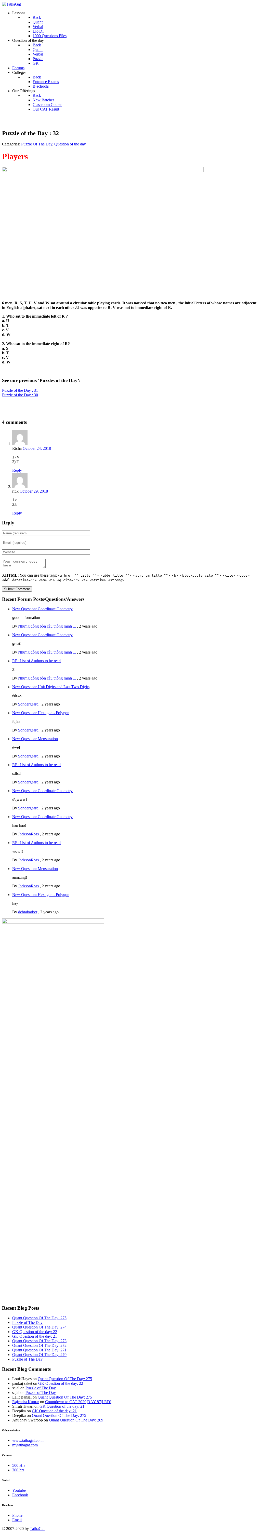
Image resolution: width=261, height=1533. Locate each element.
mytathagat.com (25, 1445)
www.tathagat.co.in (28, 1440)
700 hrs (18, 1470)
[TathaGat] (11, 4)
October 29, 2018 (34, 491)
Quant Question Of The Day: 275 (39, 1318)
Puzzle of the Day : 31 (20, 390)
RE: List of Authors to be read (36, 661)
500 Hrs (18, 1465)
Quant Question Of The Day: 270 (39, 1354)
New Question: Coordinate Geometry (42, 609)
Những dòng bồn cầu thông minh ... (47, 626)
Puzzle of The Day (27, 1322)
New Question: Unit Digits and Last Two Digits (50, 687)
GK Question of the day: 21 (34, 1336)
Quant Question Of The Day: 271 (39, 1350)
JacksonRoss (28, 834)
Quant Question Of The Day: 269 (76, 1420)
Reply (17, 470)
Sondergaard (28, 704)
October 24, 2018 (37, 448)
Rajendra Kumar (25, 1402)
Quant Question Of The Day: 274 (39, 1327)
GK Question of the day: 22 (34, 1331)
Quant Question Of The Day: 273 (39, 1341)
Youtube (19, 1490)
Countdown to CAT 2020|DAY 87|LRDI (78, 1402)
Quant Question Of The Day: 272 (39, 1345)
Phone (17, 1515)
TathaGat (37, 1528)
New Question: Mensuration (35, 739)
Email (17, 1520)
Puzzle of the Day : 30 (20, 395)
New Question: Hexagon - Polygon (40, 713)
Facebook (20, 1495)
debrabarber (27, 912)
